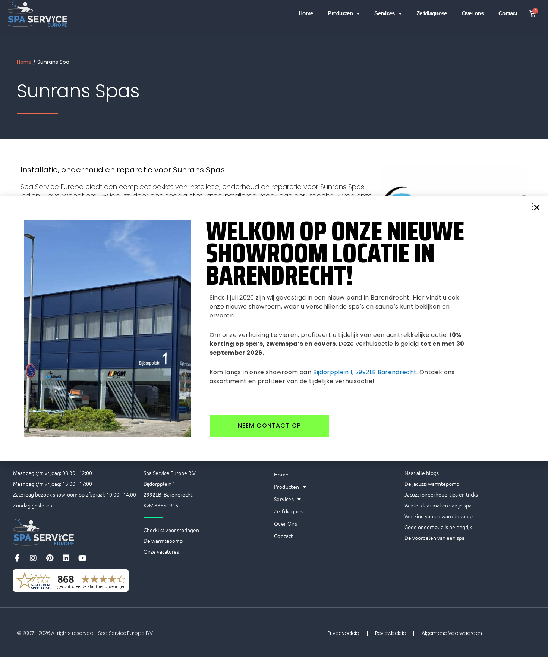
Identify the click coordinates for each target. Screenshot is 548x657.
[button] (537, 207)
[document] (274, 328)
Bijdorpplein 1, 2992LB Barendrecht (365, 372)
